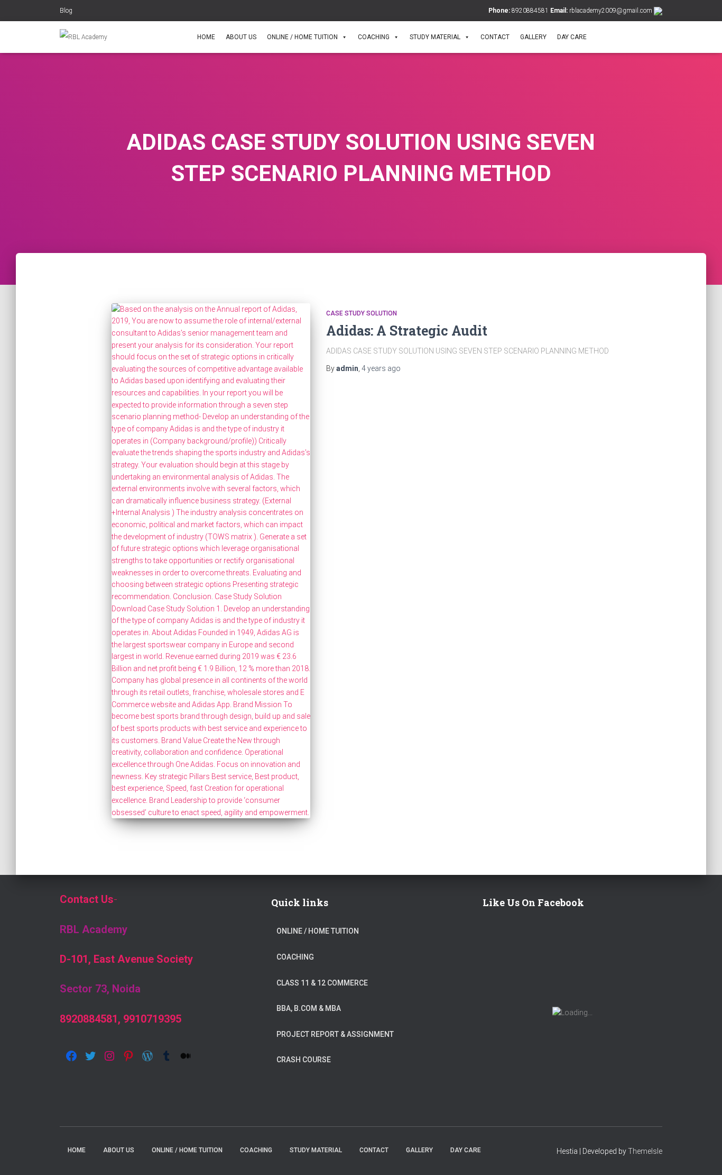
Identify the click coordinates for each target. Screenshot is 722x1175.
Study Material (435, 37)
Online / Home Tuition (302, 37)
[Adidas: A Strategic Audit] (211, 561)
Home (206, 37)
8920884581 (530, 10)
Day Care (572, 37)
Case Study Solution (361, 313)
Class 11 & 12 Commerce (322, 983)
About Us (241, 37)
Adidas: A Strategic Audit (406, 330)
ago (381, 368)
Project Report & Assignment (335, 1034)
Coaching (374, 37)
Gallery (533, 37)
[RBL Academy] (83, 37)
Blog (66, 10)
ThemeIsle (645, 1151)
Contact (495, 37)
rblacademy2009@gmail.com (610, 10)
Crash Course (303, 1059)
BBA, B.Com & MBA (308, 1008)
